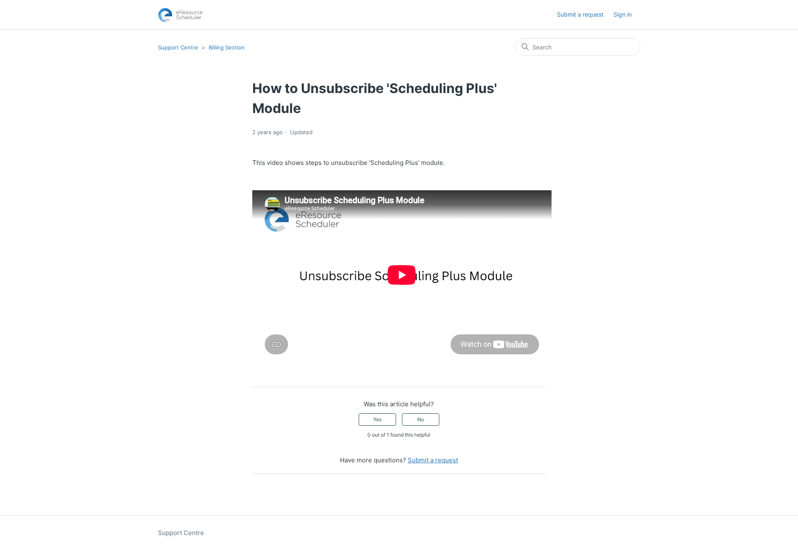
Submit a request (580, 14)
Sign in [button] (622, 14)
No (420, 419)
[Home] (180, 14)
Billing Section (227, 47)
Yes (377, 419)
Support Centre (178, 47)
